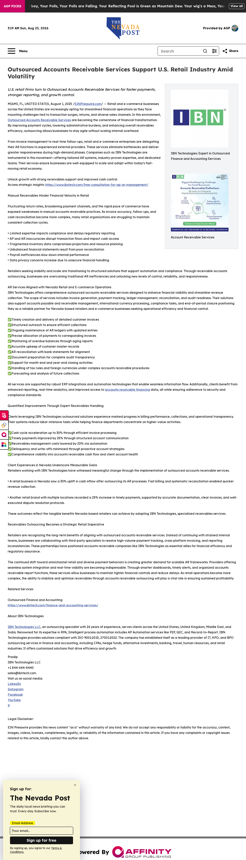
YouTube (14, 700)
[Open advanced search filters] (214, 51)
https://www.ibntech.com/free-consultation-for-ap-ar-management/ (96, 185)
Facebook (15, 695)
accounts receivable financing (127, 389)
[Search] (205, 51)
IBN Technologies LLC (24, 627)
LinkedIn (14, 684)
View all (237, 6)
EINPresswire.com (88, 104)
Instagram (15, 689)
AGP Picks (12, 6)
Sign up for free (41, 840)
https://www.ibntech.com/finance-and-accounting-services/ (53, 605)
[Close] (75, 785)
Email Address (22, 823)
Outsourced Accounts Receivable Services (39, 120)
